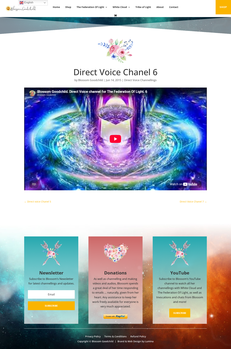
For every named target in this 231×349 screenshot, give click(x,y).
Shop (68, 7)
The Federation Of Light (90, 7)
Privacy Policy (93, 336)
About (160, 7)
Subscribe (179, 313)
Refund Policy (138, 336)
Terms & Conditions (115, 336)
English (28, 2)
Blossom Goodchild (90, 80)
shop (223, 7)
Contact (173, 7)
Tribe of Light (143, 7)
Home (56, 7)
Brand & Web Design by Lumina (136, 341)
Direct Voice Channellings (140, 80)
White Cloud (120, 7)
